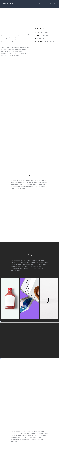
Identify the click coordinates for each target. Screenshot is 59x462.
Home (41, 3)
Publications (53, 3)
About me (46, 3)
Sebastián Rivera (7, 4)
